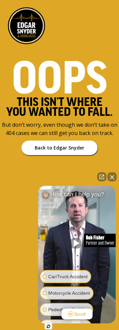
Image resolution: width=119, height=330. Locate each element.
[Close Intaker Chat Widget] (112, 177)
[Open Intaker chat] (48, 326)
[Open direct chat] (101, 177)
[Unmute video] (77, 243)
